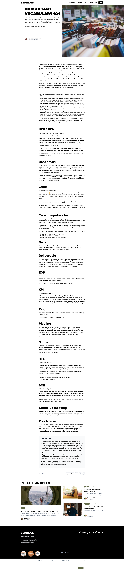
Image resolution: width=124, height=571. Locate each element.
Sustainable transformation (56, 546)
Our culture (87, 503)
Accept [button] (80, 568)
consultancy (65, 443)
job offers (61, 464)
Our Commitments (80, 546)
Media (88, 546)
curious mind (56, 85)
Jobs (101, 2)
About (85, 2)
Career (67, 546)
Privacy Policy (61, 561)
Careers (80, 2)
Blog (96, 2)
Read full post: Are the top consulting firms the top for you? (35, 486)
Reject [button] (86, 568)
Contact (91, 2)
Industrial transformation (40, 546)
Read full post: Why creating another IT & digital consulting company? (80, 503)
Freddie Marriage (35, 26)
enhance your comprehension (46, 120)
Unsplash (43, 26)
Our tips (36, 39)
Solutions (71, 2)
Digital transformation (26, 546)
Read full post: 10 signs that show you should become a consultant (79, 486)
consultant (49, 84)
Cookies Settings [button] (74, 568)
